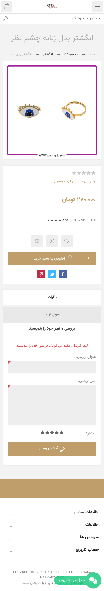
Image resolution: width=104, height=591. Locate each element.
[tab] (52, 297)
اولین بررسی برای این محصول (75, 181)
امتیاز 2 (56, 432)
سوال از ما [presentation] (52, 315)
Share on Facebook (63, 274)
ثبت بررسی (48, 448)
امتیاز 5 (42, 432)
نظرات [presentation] (52, 297)
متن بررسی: (87, 381)
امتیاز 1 (61, 432)
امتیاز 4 (47, 432)
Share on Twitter (52, 274)
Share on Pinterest (41, 274)
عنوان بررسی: (86, 357)
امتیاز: (91, 433)
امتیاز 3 (52, 432)
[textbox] (57, 18)
